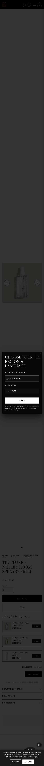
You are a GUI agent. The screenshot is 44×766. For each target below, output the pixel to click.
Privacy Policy (17, 757)
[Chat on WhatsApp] (39, 744)
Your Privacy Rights (31, 757)
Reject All (15, 762)
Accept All (28, 762)
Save (22, 400)
